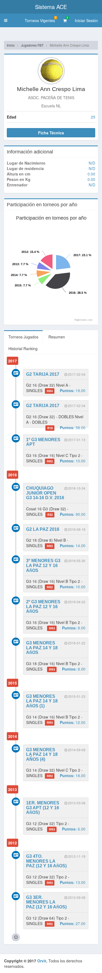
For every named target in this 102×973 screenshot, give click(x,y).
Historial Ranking (23, 348)
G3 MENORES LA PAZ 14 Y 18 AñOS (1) (42, 701)
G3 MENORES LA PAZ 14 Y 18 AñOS (42, 648)
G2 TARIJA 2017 (42, 374)
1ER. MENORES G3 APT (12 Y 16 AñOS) (42, 808)
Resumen (56, 337)
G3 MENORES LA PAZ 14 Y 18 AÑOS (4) (42, 754)
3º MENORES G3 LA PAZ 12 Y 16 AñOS (43, 565)
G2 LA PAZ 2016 (42, 529)
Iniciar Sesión (86, 20)
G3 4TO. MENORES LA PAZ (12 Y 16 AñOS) (46, 861)
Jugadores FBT (32, 45)
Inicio (11, 45)
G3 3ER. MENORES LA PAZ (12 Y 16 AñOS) (46, 902)
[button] (5, 20)
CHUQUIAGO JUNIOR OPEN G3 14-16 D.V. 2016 (45, 493)
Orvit (41, 960)
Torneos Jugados (23, 337)
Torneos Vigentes (40, 19)
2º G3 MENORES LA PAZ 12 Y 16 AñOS (43, 606)
